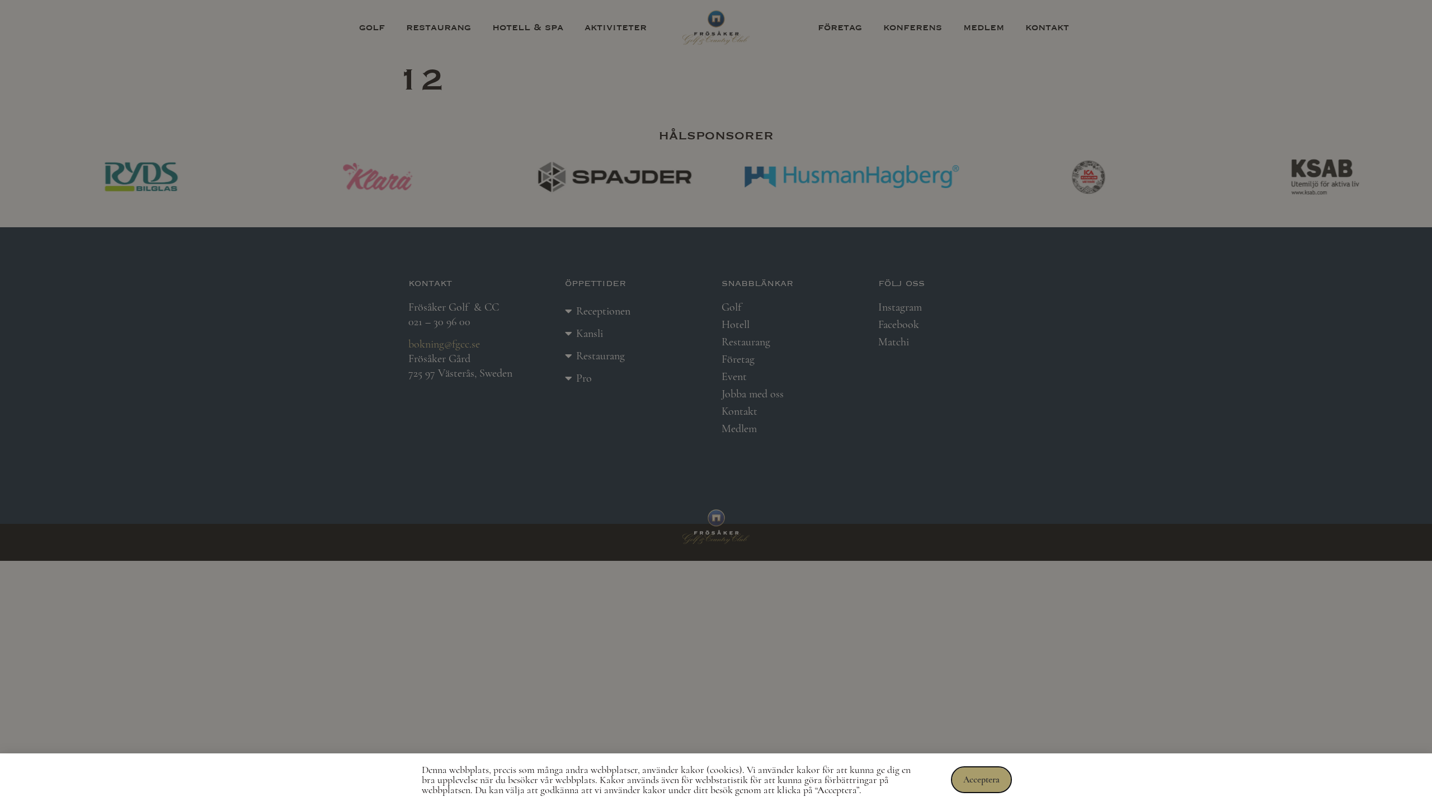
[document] (716, 403)
